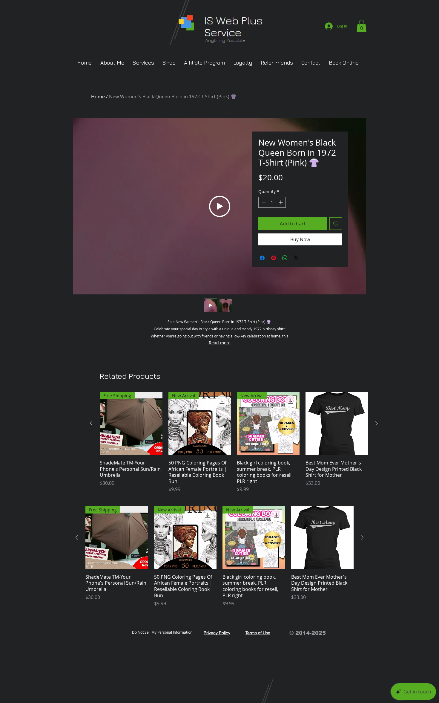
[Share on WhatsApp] (284, 258)
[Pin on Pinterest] (273, 258)
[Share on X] (296, 258)
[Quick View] (337, 423)
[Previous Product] (91, 423)
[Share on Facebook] (262, 258)
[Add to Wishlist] (335, 223)
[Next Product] (376, 423)
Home (98, 96)
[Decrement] (263, 202)
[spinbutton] (272, 202)
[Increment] (281, 202)
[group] (234, 442)
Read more (220, 343)
